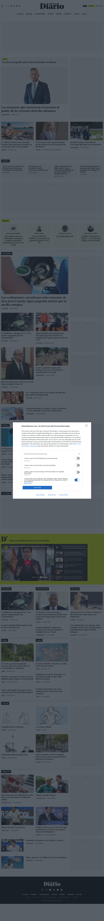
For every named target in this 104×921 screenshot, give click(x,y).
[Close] (87, 426)
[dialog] (52, 460)
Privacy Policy (63, 495)
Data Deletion (40, 495)
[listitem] (52, 454)
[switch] (77, 458)
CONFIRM (37, 487)
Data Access (52, 495)
